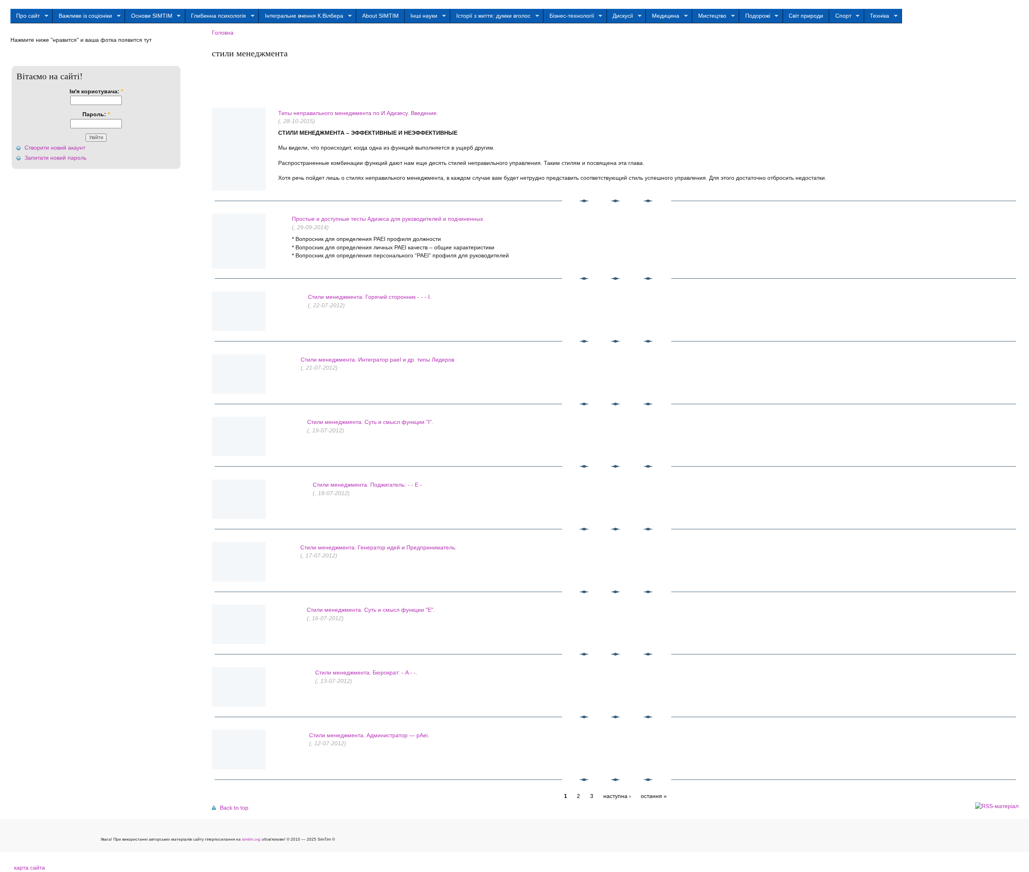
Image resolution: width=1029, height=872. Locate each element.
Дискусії (620, 16)
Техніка (877, 16)
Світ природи (806, 16)
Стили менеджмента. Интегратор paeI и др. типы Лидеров (377, 360)
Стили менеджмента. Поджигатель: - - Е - (367, 485)
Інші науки (421, 16)
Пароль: (96, 114)
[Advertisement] (358, 80)
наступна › (617, 796)
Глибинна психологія (215, 16)
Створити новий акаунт (55, 148)
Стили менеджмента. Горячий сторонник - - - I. (369, 297)
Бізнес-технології (568, 16)
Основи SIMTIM (148, 16)
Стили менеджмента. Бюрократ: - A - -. (366, 673)
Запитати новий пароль (55, 158)
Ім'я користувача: (96, 91)
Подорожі (754, 16)
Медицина (662, 16)
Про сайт (25, 16)
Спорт (840, 16)
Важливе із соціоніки (82, 16)
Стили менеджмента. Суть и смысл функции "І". (370, 422)
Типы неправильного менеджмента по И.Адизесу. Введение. (358, 113)
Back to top (234, 808)
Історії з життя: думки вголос (490, 16)
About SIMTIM (380, 16)
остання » (654, 796)
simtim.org (251, 839)
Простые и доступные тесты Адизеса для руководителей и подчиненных (387, 219)
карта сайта (29, 868)
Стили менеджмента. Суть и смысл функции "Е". (371, 610)
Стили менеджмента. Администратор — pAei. (369, 735)
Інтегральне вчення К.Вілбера (301, 16)
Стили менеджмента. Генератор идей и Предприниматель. (378, 548)
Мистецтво (709, 16)
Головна (223, 33)
